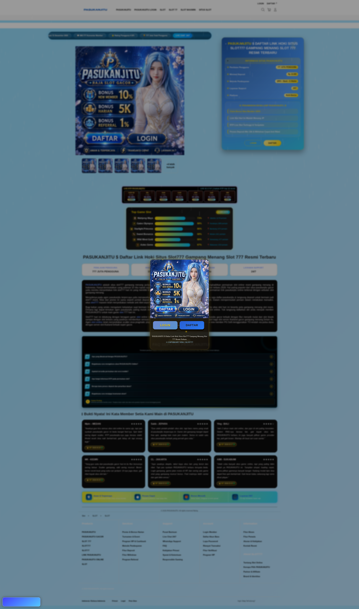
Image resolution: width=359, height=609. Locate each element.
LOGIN (165, 325)
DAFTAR (192, 325)
